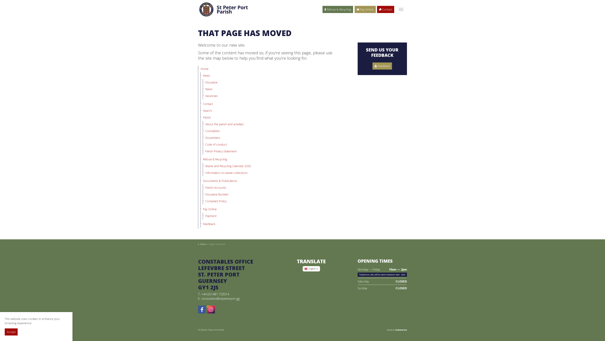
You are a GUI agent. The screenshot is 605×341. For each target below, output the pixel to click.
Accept (11, 332)
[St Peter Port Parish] (206, 9)
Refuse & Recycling (339, 9)
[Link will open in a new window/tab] (211, 309)
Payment (210, 216)
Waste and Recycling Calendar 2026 (228, 166)
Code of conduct (216, 144)
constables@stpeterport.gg (220, 298)
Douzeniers (212, 138)
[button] (311, 268)
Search (207, 111)
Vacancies (211, 96)
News (206, 75)
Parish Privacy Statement (221, 151)
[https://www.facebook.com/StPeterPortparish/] (202, 309)
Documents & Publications (220, 181)
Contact (387, 9)
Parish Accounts (215, 187)
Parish (207, 117)
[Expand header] (401, 9)
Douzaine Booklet (216, 194)
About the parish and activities (224, 124)
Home (204, 69)
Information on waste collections (226, 173)
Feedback (209, 224)
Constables (212, 131)
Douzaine (211, 82)
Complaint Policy (216, 201)
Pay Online (367, 9)
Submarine (401, 329)
